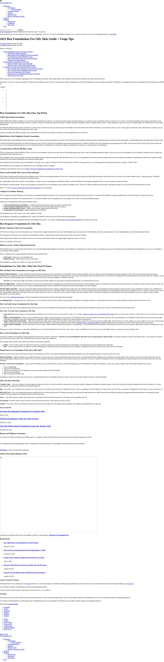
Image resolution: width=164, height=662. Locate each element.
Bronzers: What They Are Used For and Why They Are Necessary (25, 565)
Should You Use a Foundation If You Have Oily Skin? (24, 74)
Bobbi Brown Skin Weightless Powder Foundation (23, 55)
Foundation (11, 23)
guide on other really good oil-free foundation (26, 188)
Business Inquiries (9, 627)
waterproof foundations (17, 297)
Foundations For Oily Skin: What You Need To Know (20, 67)
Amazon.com (130, 583)
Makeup (6, 20)
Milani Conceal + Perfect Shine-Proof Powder (21, 65)
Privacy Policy (8, 622)
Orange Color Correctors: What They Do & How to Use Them (24, 557)
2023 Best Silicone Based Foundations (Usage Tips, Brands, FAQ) (25, 426)
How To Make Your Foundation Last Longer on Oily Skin (25, 69)
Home (2, 32)
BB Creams (11, 25)
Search (21, 30)
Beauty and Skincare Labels (16, 16)
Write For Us (8, 629)
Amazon (28, 583)
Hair (5, 26)
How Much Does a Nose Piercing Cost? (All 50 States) (21, 543)
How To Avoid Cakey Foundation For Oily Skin (22, 70)
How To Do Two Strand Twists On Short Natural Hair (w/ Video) (25, 550)
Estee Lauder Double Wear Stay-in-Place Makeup (22, 58)
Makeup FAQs (12, 14)
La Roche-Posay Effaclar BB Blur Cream (20, 57)
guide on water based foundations (71, 220)
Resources (7, 6)
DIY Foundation (16, 9)
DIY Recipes (11, 8)
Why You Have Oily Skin (15, 75)
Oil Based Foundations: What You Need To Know (19, 419)
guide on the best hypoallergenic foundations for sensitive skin (44, 169)
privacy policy (13, 604)
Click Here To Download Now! (59, 535)
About (6, 619)
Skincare (6, 18)
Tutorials (10, 13)
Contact (6, 621)
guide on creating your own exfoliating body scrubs (98, 314)
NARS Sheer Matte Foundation (17, 53)
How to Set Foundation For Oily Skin (19, 72)
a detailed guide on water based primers (87, 322)
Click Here (3, 450)
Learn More (112, 34)
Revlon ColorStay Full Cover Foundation (20, 63)
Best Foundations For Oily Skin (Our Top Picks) (18, 52)
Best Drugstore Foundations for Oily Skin (16, 62)
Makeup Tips (11, 21)
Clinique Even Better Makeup (17, 60)
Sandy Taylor (6, 43)
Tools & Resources (13, 11)
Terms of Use (8, 624)
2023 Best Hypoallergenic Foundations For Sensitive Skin (22, 411)
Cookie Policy (8, 626)
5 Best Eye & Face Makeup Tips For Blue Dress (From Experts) (24, 572)
